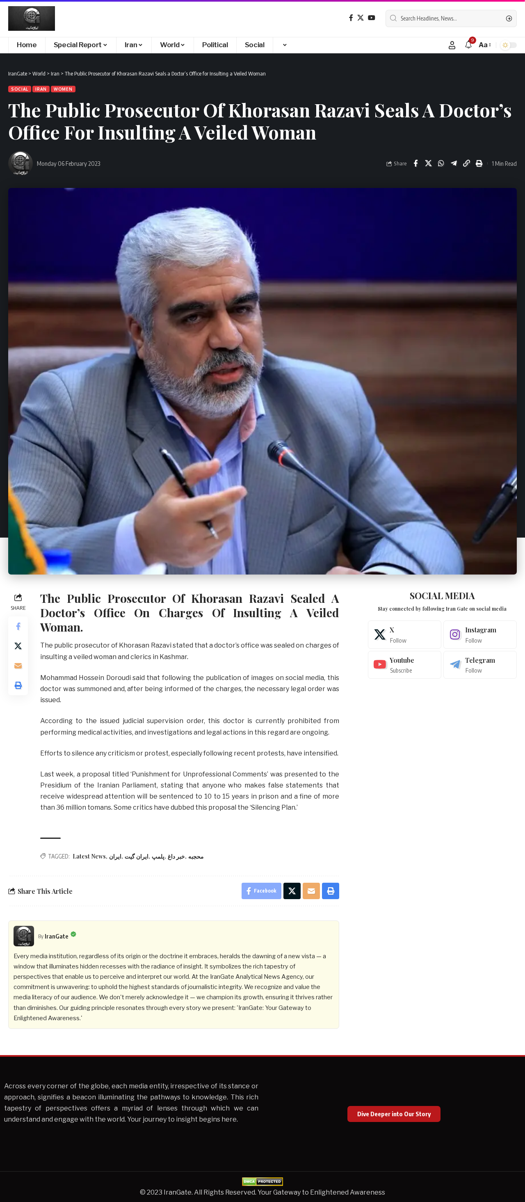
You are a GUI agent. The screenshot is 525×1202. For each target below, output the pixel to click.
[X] (360, 17)
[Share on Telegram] (453, 163)
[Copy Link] (466, 163)
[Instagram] (480, 634)
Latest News (89, 856)
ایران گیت (136, 856)
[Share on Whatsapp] (441, 163)
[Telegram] (480, 665)
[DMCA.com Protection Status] (262, 1181)
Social (19, 89)
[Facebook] (351, 17)
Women (63, 89)
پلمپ (158, 856)
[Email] (18, 666)
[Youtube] (404, 665)
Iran (41, 89)
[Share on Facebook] (415, 163)
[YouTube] (371, 17)
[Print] (479, 163)
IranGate (56, 936)
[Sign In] (452, 45)
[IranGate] (31, 18)
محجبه (196, 856)
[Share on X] (428, 163)
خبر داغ (176, 856)
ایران (115, 856)
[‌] (284, 45)
